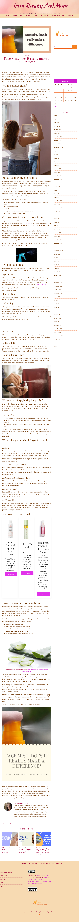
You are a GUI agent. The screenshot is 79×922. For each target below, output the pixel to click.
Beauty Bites (44, 16)
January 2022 (57, 279)
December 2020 (58, 325)
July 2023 (56, 215)
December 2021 (58, 282)
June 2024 (56, 190)
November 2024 (58, 179)
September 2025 (58, 147)
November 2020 (58, 328)
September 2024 (58, 183)
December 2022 (58, 240)
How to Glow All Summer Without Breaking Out (25, 849)
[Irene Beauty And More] (39, 902)
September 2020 (58, 336)
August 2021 (57, 296)
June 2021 (56, 304)
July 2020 (56, 343)
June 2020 (56, 346)
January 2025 (57, 172)
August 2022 (57, 254)
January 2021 (57, 321)
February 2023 (57, 232)
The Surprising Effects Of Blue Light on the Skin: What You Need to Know (43, 850)
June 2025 (56, 158)
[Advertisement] (65, 62)
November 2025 (58, 140)
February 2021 (57, 318)
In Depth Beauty (17, 16)
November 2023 (58, 200)
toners (28, 223)
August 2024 (57, 186)
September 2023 (58, 208)
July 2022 (56, 257)
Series (35, 16)
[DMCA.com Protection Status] (39, 889)
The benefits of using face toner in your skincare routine (9, 849)
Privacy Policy (3, 875)
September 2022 (58, 250)
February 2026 (57, 129)
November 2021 (58, 286)
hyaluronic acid (41, 284)
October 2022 (57, 247)
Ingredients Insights (58, 16)
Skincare (9, 20)
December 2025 (58, 137)
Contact (70, 16)
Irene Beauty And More (22, 803)
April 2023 (56, 225)
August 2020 (57, 339)
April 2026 (56, 122)
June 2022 (56, 261)
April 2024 (56, 197)
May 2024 (56, 193)
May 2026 (56, 119)
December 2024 (58, 176)
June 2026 (56, 115)
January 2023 (57, 236)
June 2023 (56, 218)
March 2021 (57, 314)
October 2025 (57, 144)
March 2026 (57, 126)
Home (7, 16)
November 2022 (58, 243)
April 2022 (56, 268)
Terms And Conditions (6, 872)
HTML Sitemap (4, 883)
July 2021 (56, 300)
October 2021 (57, 289)
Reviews (28, 16)
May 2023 (56, 222)
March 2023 (57, 229)
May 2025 (56, 161)
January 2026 (57, 133)
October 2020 (57, 332)
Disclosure (3, 879)
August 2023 (57, 211)
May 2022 (56, 264)
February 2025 (57, 168)
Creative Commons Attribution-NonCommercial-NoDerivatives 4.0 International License (39, 880)
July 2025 (56, 154)
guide (10, 824)
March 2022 (57, 272)
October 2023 (57, 204)
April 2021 (56, 311)
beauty (4, 824)
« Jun (55, 106)
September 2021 (58, 293)
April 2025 (56, 165)
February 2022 (57, 275)
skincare (15, 824)
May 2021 (56, 307)
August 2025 (57, 151)
